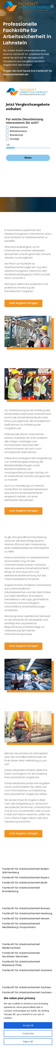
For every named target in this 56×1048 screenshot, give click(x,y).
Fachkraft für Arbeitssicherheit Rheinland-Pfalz (21, 963)
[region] (28, 1020)
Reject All (28, 1041)
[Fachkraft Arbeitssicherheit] (28, 6)
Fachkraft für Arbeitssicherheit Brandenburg (21, 889)
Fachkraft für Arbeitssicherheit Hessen (25, 918)
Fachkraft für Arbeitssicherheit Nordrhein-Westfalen (21, 954)
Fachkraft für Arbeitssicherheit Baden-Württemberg (26, 870)
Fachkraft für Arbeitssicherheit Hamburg (27, 913)
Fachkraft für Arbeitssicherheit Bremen (26, 908)
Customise (28, 1033)
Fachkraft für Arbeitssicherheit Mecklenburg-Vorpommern (21, 925)
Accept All (28, 1025)
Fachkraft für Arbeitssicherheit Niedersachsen (21, 946)
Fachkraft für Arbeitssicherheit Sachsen (26, 987)
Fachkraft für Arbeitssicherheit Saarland (27, 970)
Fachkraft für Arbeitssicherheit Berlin (24, 882)
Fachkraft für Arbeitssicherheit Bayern (25, 877)
